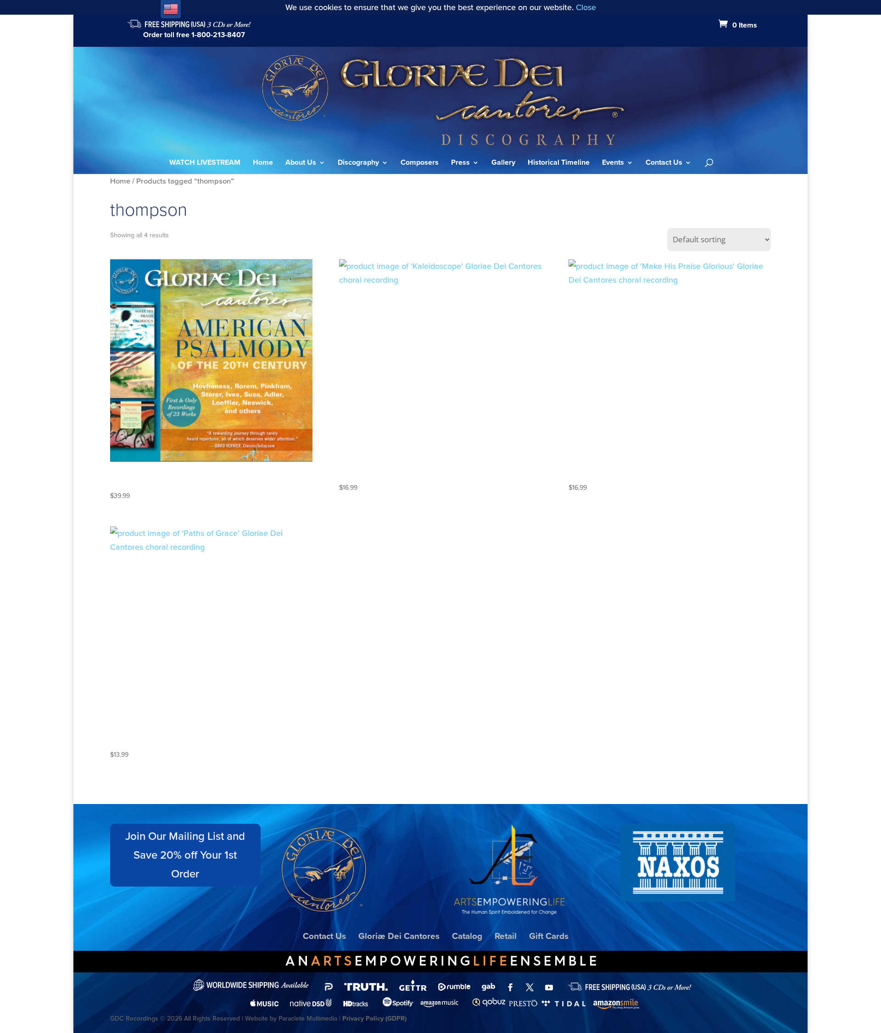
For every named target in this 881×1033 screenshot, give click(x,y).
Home (263, 163)
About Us (300, 163)
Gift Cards (549, 936)
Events (613, 163)
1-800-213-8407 (218, 34)
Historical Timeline (559, 163)
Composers (420, 163)
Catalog (467, 936)
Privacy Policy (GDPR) (374, 1018)
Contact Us (664, 163)
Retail (506, 936)
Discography (358, 163)
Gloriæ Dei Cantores (399, 936)
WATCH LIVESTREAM (204, 163)
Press (460, 163)
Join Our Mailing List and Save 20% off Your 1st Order (185, 855)
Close (586, 7)
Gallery (503, 163)
